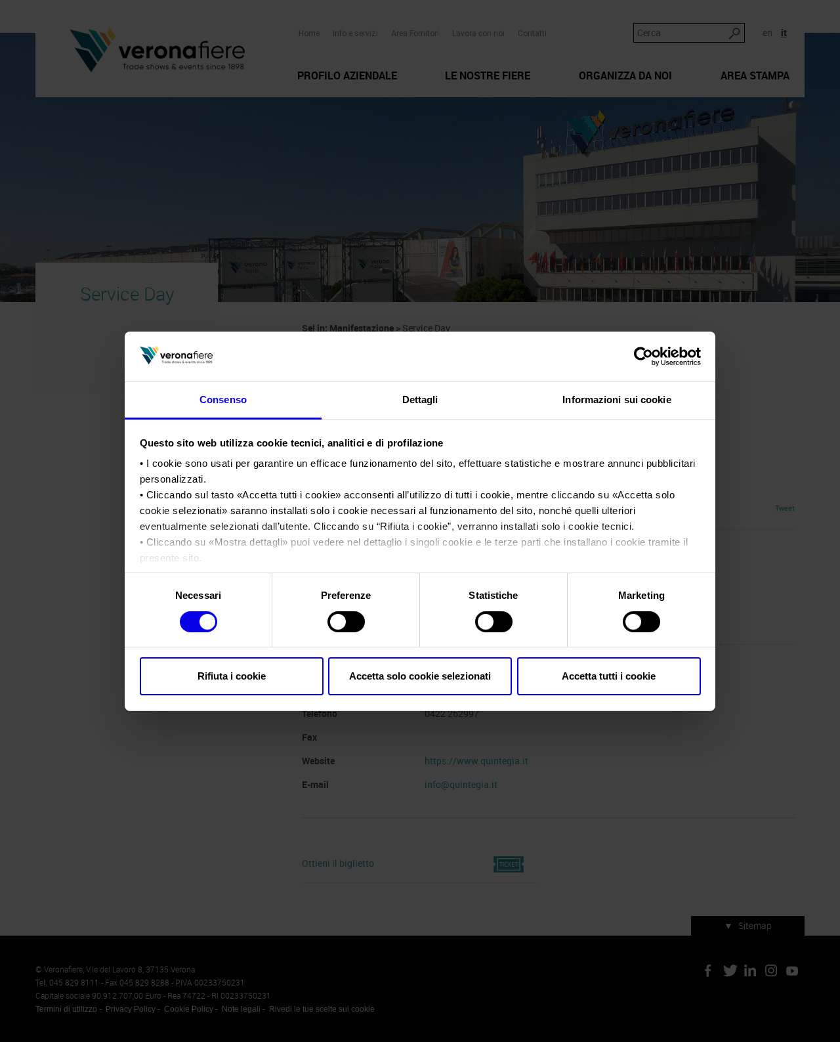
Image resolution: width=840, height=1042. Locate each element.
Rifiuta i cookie (232, 676)
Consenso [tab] (223, 399)
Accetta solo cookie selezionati (420, 676)
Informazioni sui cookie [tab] (616, 399)
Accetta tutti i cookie (609, 676)
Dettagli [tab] (420, 399)
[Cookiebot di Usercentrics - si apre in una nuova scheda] (643, 356)
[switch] (346, 621)
